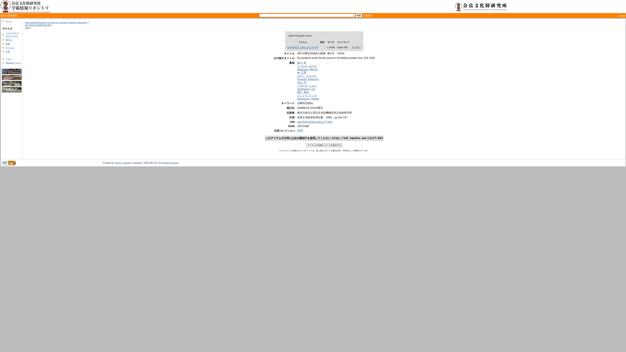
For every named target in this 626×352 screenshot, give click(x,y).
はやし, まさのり (307, 76)
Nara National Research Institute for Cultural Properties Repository (56, 22)
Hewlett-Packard (170, 163)
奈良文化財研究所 (8, 15)
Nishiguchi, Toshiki (308, 98)
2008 (27, 28)
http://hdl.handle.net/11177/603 (315, 122)
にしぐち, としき (307, 95)
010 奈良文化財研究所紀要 (37, 25)
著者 (8, 44)
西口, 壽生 (303, 92)
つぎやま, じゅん (307, 85)
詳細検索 (368, 15)
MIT (156, 163)
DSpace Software (123, 163)
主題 (8, 51)
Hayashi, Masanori (308, 79)
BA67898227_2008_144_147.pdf (302, 47)
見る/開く (356, 47)
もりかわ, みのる (307, 66)
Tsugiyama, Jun (306, 89)
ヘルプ (9, 59)
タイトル (10, 47)
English (622, 15)
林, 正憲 (301, 72)
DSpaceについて (14, 63)
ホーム (9, 21)
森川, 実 (301, 62)
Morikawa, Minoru (307, 69)
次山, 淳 (301, 82)
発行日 (9, 40)
